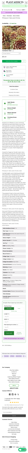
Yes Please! (14, 229)
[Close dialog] (25, 220)
